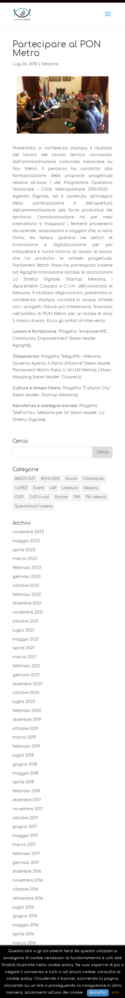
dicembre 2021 (26, 603)
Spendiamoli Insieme (33, 506)
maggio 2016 (25, 925)
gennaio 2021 (26, 675)
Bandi (71, 479)
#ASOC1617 (25, 479)
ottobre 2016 (25, 889)
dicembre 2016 (26, 871)
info (115, 992)
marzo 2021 (24, 657)
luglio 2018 (23, 755)
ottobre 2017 (25, 818)
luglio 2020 (23, 701)
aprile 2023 (23, 550)
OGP (19, 497)
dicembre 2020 (27, 684)
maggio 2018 (25, 773)
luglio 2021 (23, 630)
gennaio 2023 (26, 576)
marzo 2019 (24, 737)
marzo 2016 (24, 943)
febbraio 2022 (26, 594)
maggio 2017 (25, 836)
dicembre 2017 (26, 800)
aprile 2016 (23, 934)
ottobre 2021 (25, 621)
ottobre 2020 (26, 692)
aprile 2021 (23, 648)
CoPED (21, 488)
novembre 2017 (27, 809)
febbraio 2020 (26, 710)
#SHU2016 (50, 479)
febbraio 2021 (26, 666)
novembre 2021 (27, 612)
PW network (96, 497)
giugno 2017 (24, 827)
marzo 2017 (24, 844)
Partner (61, 497)
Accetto (98, 992)
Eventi (38, 488)
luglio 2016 (23, 907)
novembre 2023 (28, 532)
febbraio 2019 (26, 746)
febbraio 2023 (26, 567)
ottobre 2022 (25, 585)
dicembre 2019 (26, 719)
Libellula (70, 488)
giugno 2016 (24, 916)
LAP (53, 488)
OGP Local (39, 497)
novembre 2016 (27, 880)
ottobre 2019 (25, 728)
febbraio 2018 (26, 791)
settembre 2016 (27, 898)
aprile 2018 (23, 782)
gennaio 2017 (25, 862)
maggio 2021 (25, 639)
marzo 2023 (24, 558)
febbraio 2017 (26, 853)
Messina (50, 64)
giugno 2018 (24, 764)
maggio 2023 (26, 541)
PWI (77, 497)
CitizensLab (93, 479)
